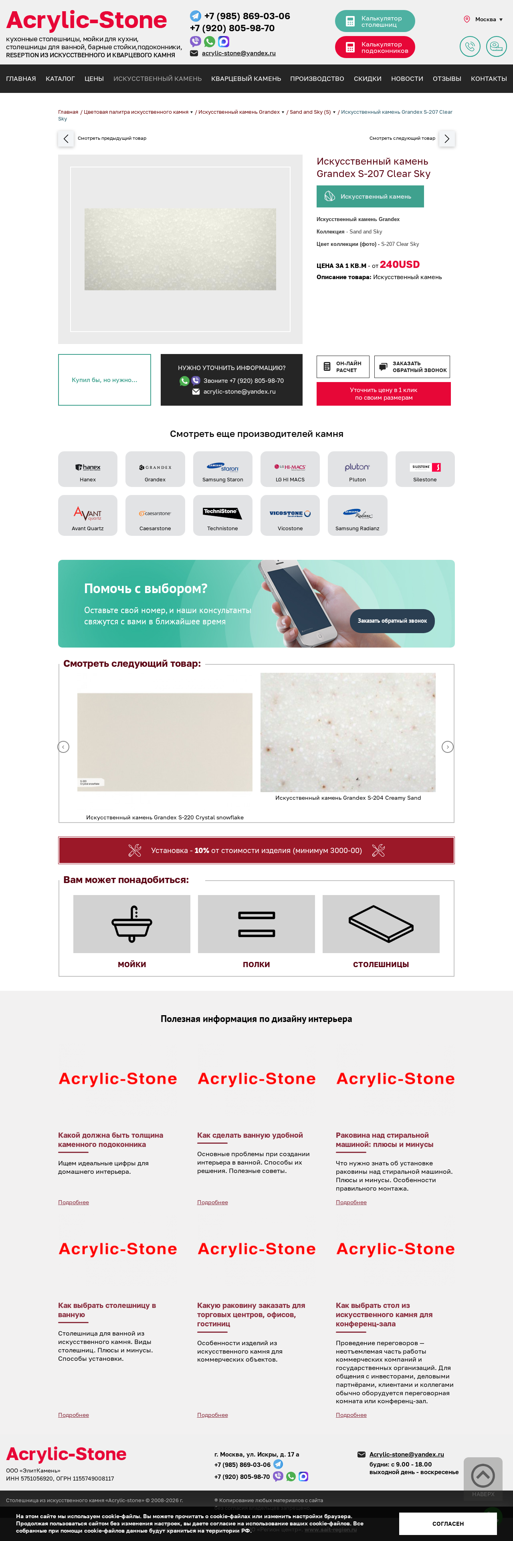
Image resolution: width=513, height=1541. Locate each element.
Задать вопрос (470, 46)
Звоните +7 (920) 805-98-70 (244, 380)
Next (448, 747)
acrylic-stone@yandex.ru (239, 52)
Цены (94, 78)
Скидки (368, 78)
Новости (407, 78)
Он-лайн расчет (349, 366)
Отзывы (447, 78)
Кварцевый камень (246, 78)
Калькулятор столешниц (382, 21)
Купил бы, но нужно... (104, 379)
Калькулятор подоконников (385, 47)
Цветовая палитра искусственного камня (137, 112)
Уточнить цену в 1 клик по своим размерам (384, 393)
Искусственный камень (157, 78)
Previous (63, 747)
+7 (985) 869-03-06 (247, 15)
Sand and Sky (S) (311, 112)
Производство (317, 78)
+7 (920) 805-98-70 (232, 27)
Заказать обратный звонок (420, 366)
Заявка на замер (496, 46)
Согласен (448, 1523)
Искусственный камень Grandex (239, 112)
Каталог (60, 78)
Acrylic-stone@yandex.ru (407, 1454)
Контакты (489, 78)
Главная (21, 78)
